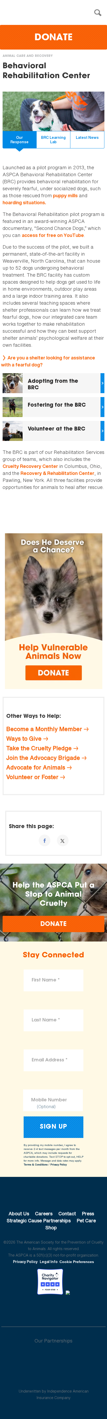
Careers (43, 1213)
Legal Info (49, 1261)
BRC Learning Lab (53, 140)
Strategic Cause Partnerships (39, 1220)
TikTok (80, 1309)
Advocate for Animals (35, 767)
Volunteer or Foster (32, 777)
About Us (19, 1213)
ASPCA (53, 1196)
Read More (53, 383)
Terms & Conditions (36, 1164)
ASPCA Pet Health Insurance (54, 1378)
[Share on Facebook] (44, 840)
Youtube (53, 1309)
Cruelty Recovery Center (30, 466)
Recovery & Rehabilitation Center (57, 473)
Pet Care (86, 1220)
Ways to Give (24, 738)
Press (88, 1213)
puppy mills (65, 195)
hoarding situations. (24, 202)
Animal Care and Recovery (28, 56)
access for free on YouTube (53, 235)
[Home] (55, 13)
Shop (51, 1227)
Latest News (87, 137)
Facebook (26, 1309)
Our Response (19, 140)
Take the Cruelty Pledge (39, 748)
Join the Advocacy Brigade (43, 758)
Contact (67, 1213)
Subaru (54, 1357)
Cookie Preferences (76, 1262)
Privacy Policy (58, 1164)
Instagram (67, 1309)
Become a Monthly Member (44, 729)
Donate (53, 38)
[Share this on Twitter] (63, 840)
